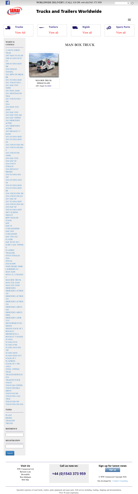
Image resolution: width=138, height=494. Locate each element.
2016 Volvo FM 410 (14, 196)
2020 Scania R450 (14, 209)
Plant (9, 415)
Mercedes (11, 288)
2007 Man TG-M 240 (14, 55)
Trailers (10, 420)
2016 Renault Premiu (12, 170)
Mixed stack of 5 (14, 328)
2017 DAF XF (11, 198)
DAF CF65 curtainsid (11, 232)
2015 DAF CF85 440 (14, 115)
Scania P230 (11, 342)
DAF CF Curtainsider (12, 227)
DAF (7, 223)
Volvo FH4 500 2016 (14, 404)
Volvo (9, 382)
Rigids (9, 418)
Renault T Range (14, 336)
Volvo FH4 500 (12, 401)
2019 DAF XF (11, 207)
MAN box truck (13, 280)
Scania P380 (11, 344)
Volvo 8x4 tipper (14, 385)
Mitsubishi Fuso (14, 323)
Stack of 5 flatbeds (11, 359)
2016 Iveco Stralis (11, 165)
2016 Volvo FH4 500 (14, 193)
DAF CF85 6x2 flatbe (12, 238)
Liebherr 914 (12, 269)
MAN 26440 (10, 271)
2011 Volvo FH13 (13, 82)
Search (10, 453)
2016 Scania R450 (14, 185)
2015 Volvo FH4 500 (14, 144)
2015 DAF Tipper (13, 117)
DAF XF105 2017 (12, 242)
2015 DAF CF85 (12, 112)
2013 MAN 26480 (13, 90)
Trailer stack (13, 380)
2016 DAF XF (11, 161)
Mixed (9, 326)
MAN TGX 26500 (13, 285)
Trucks (9, 423)
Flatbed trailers (10, 251)
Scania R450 (11, 353)
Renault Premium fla (12, 332)
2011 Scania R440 (14, 80)
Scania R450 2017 (14, 355)
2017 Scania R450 (14, 201)
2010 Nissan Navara (11, 70)
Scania (9, 339)
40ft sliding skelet (12, 213)
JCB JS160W (11, 263)
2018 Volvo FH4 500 (14, 204)
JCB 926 (9, 261)
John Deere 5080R (14, 266)
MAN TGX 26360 (13, 282)
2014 (7, 104)
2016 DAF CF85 (12, 158)
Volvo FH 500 (12, 393)
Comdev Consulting (120, 481)
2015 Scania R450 (14, 136)
